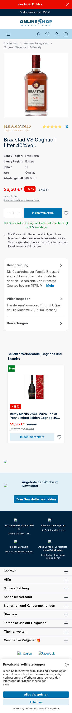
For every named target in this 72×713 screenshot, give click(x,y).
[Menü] (8, 34)
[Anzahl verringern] (8, 213)
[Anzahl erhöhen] (18, 213)
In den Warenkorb (43, 212)
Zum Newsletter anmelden (36, 499)
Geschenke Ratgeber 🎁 (22, 640)
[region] (36, 87)
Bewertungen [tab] (17, 323)
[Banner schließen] (67, 4)
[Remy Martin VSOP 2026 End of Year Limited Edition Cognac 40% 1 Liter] (36, 387)
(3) (66, 126)
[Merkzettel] (47, 34)
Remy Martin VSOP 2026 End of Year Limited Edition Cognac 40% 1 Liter (35, 416)
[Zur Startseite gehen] (36, 22)
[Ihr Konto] (56, 34)
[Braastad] (17, 128)
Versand (30, 428)
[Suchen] (38, 34)
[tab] (35, 275)
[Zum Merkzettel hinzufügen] (66, 213)
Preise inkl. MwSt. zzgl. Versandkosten (22, 200)
